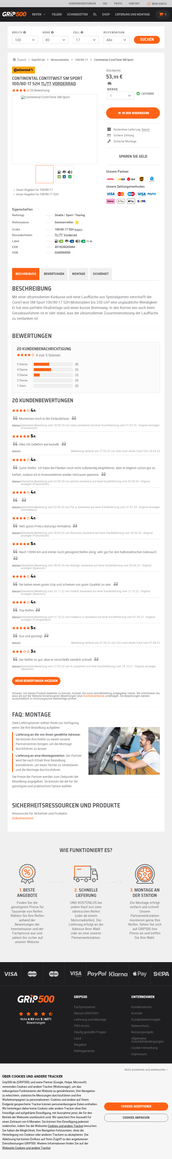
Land (77, 1038)
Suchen (147, 40)
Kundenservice (141, 1007)
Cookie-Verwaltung (144, 1048)
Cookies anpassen (136, 1117)
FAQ (105, 3)
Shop (106, 14)
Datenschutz (140, 1026)
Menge (112, 89)
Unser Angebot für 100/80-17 (34, 190)
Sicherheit (101, 274)
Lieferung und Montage (132, 14)
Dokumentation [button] (23, 818)
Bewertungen (54, 274)
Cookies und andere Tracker (65, 1126)
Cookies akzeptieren (136, 1106)
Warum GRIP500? (86, 1013)
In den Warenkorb (135, 113)
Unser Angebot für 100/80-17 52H (37, 194)
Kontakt (134, 3)
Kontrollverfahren (94, 696)
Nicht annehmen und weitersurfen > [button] (146, 1069)
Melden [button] (16, 425)
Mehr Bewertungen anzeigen (36, 681)
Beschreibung (25, 274)
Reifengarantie (84, 1051)
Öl (95, 14)
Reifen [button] (37, 14)
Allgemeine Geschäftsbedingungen (147, 1040)
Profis (118, 3)
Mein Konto (158, 3)
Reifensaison (114, 32)
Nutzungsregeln (142, 1032)
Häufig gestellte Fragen (90, 1032)
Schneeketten (77, 14)
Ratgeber (80, 1044)
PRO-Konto (82, 1026)
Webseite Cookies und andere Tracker (26, 1148)
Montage (78, 274)
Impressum (139, 1054)
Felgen (57, 14)
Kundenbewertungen (82, 3)
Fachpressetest (84, 1007)
